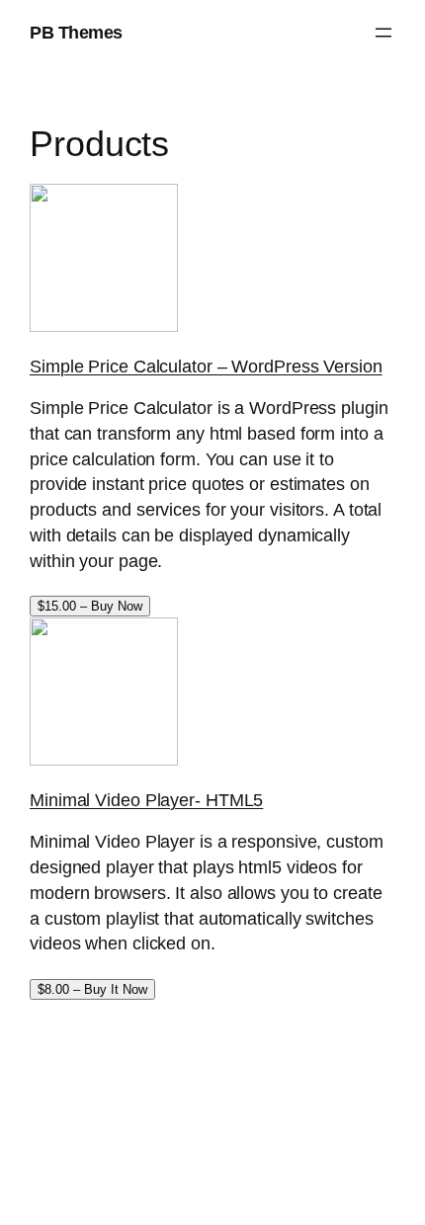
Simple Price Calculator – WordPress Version (206, 366)
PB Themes (76, 32)
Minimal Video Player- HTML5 (146, 799)
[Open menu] (383, 32)
